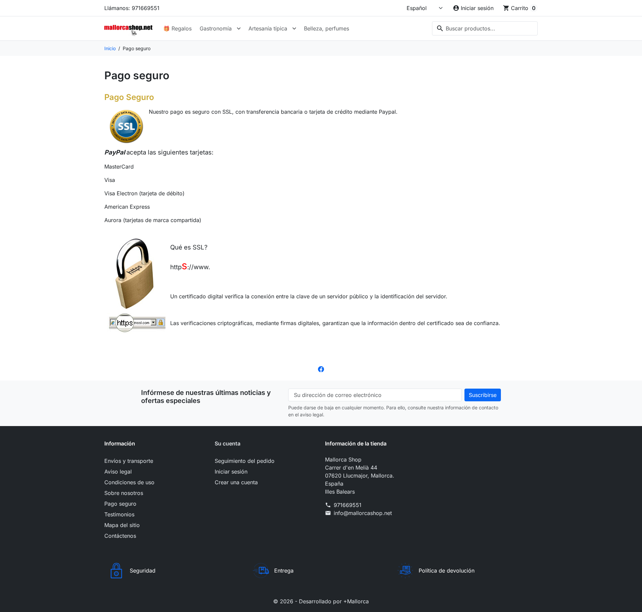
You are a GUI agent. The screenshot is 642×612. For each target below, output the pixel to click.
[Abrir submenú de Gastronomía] (238, 28)
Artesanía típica (267, 28)
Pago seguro (120, 503)
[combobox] (485, 28)
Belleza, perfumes (326, 28)
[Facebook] (321, 369)
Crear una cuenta (236, 482)
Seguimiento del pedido (245, 460)
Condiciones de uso (129, 482)
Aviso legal (118, 471)
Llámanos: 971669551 (131, 8)
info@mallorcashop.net (363, 513)
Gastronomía (216, 28)
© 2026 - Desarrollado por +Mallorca (321, 601)
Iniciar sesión (231, 471)
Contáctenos (120, 535)
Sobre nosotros (123, 493)
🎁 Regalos (177, 28)
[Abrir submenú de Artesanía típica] (294, 28)
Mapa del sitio (122, 525)
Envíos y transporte (128, 460)
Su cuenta (227, 443)
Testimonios (119, 514)
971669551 (347, 505)
